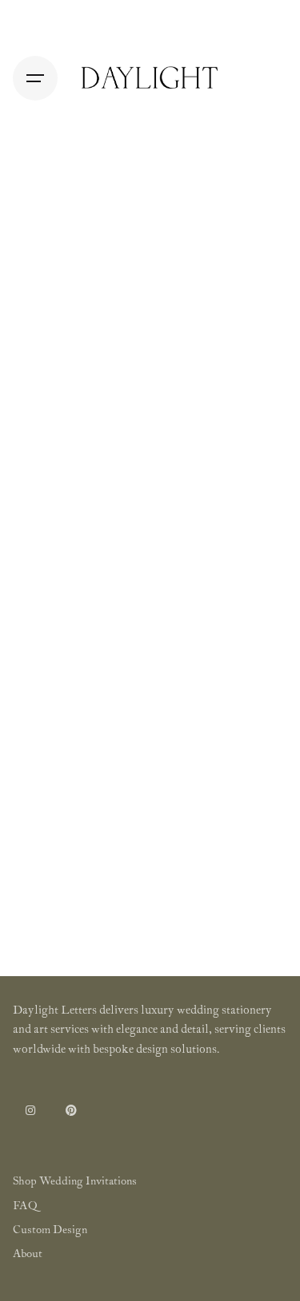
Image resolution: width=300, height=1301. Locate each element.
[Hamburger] (35, 78)
